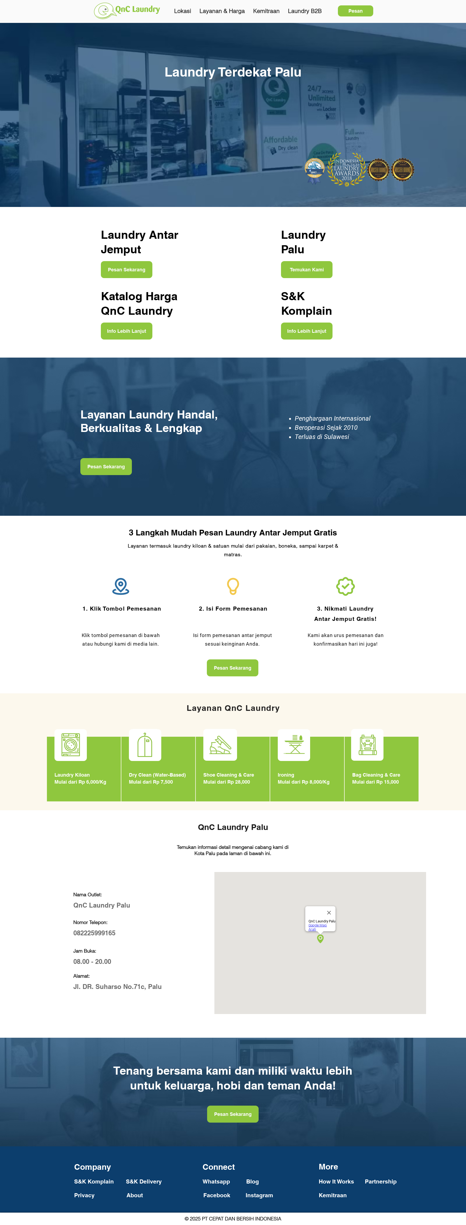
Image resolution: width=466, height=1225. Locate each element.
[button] (336, 1181)
